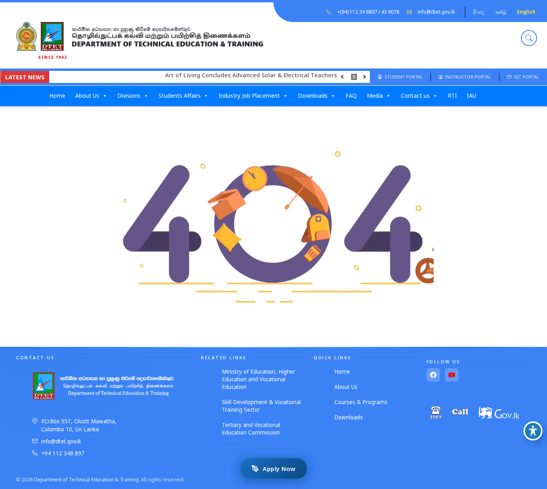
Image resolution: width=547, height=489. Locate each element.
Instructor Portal (467, 77)
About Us (87, 95)
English (526, 11)
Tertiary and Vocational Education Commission (251, 428)
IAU (471, 95)
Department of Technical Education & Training (86, 479)
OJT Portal (525, 77)
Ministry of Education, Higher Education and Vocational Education (258, 379)
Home (57, 95)
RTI (452, 95)
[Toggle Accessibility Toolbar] (533, 431)
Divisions (129, 95)
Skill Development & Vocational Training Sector (261, 405)
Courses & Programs (361, 402)
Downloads (313, 95)
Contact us (415, 95)
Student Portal (402, 77)
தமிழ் (501, 11)
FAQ (351, 95)
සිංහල (479, 11)
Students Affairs (180, 95)
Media (375, 95)
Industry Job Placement (249, 95)
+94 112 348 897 (62, 453)
